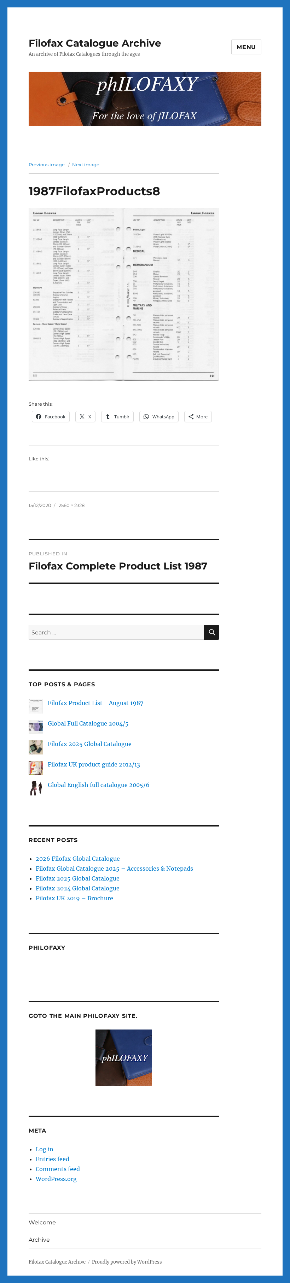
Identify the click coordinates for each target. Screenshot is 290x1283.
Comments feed (58, 1168)
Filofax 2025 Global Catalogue (90, 743)
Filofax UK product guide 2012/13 (94, 764)
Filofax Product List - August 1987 (95, 702)
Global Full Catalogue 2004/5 (88, 723)
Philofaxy (47, 947)
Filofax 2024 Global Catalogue (78, 888)
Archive (39, 1239)
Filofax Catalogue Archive (95, 43)
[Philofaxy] (124, 1058)
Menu (246, 47)
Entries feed (52, 1159)
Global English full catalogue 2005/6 (99, 784)
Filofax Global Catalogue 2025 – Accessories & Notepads (114, 868)
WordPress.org (56, 1178)
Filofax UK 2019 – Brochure (74, 898)
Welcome (42, 1222)
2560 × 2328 (72, 505)
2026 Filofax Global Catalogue (78, 858)
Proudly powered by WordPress (127, 1262)
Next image (85, 164)
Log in (44, 1149)
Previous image (47, 164)
